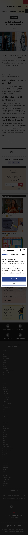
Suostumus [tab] (5, 254)
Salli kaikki (14, 278)
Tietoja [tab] (23, 254)
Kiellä (14, 283)
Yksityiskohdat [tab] (14, 254)
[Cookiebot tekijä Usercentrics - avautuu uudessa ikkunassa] (20, 250)
